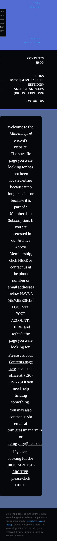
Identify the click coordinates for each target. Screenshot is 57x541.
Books (38, 76)
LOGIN (37, 3)
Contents (35, 58)
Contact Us (34, 101)
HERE (23, 260)
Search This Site (32, 42)
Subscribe (35, 7)
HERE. (20, 485)
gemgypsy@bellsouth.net (29, 443)
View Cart (35, 38)
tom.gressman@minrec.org (30, 430)
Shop (39, 62)
